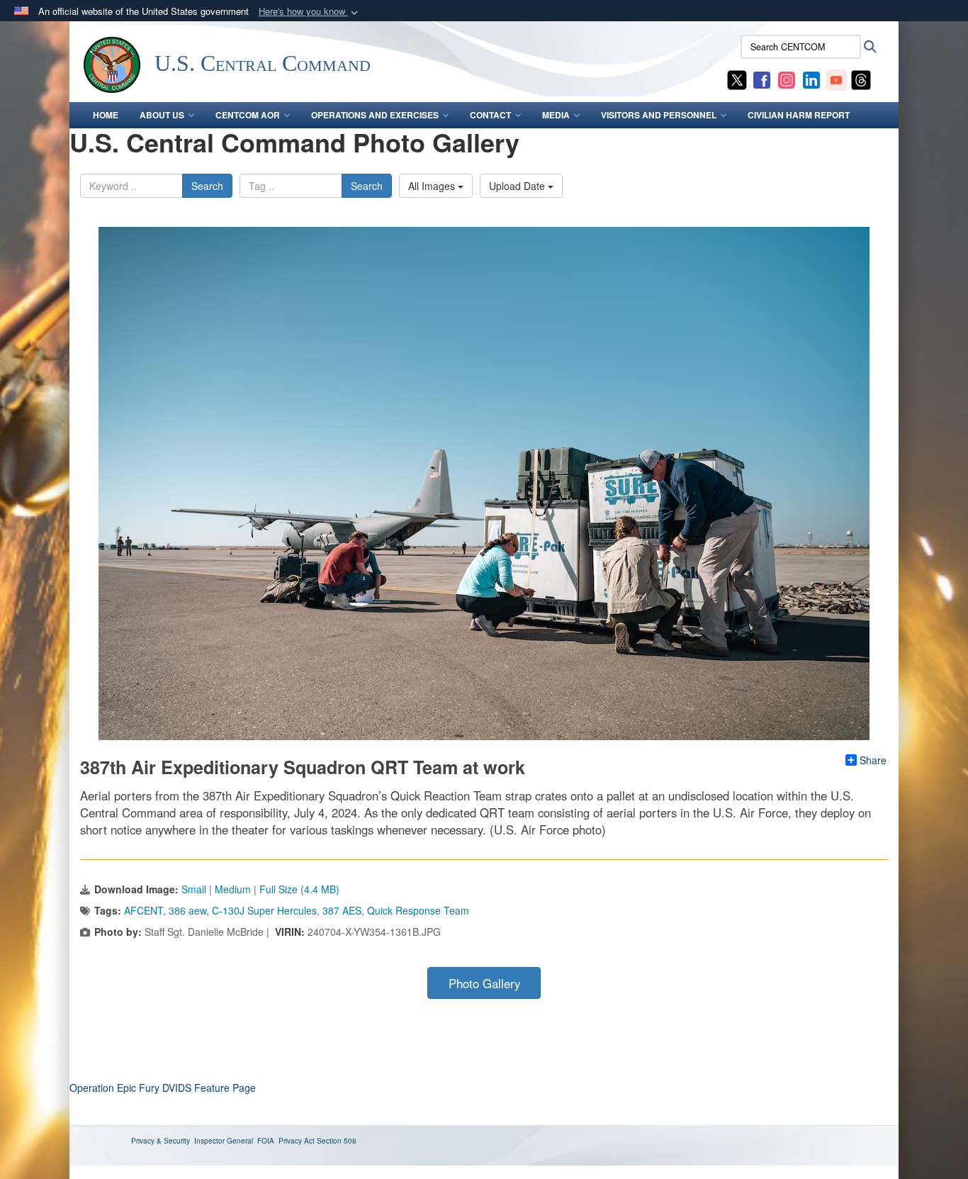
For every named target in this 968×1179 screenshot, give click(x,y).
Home (105, 114)
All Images (433, 186)
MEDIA (556, 114)
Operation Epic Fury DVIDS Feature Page (162, 1087)
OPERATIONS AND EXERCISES (375, 114)
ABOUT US (162, 114)
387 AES (341, 910)
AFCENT (143, 910)
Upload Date (518, 186)
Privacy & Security (160, 1141)
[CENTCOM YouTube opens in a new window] (836, 79)
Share (873, 760)
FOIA (265, 1141)
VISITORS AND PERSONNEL (658, 114)
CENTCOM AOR (247, 114)
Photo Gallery (484, 983)
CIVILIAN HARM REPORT (799, 114)
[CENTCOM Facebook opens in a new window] (761, 79)
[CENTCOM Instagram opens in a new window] (786, 79)
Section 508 (336, 1141)
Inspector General (223, 1141)
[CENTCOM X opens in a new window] (737, 79)
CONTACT (490, 114)
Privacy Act (296, 1141)
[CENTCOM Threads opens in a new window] (861, 79)
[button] (310, 11)
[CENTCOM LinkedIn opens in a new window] (811, 79)
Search (207, 186)
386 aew (187, 910)
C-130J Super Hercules (264, 910)
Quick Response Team (418, 910)
